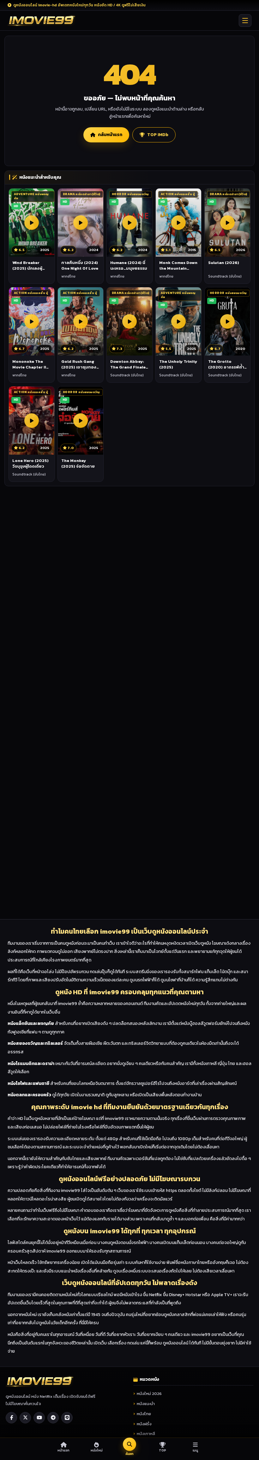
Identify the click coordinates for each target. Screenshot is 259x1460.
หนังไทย (144, 1414)
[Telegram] (53, 1417)
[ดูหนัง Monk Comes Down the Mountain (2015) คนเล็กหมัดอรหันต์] (178, 222)
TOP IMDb (157, 134)
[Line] (67, 1417)
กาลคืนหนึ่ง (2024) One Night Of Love (79, 265)
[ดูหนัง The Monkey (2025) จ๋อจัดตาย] (80, 420)
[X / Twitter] (25, 1417)
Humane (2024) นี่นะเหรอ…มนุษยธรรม (128, 265)
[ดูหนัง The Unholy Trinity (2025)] (178, 321)
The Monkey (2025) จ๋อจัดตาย (78, 463)
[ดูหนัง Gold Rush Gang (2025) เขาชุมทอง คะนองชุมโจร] (80, 321)
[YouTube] (39, 1417)
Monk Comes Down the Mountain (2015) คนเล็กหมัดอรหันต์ (178, 271)
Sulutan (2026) (223, 263)
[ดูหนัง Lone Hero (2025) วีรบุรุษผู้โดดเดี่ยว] (31, 420)
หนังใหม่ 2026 (149, 1394)
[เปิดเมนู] (245, 20)
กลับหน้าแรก (110, 134)
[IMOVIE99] (41, 20)
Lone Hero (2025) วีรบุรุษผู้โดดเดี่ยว (30, 463)
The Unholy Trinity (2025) (178, 364)
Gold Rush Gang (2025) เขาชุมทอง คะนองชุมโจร (78, 367)
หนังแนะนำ (146, 1404)
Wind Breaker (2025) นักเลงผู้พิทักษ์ (27, 268)
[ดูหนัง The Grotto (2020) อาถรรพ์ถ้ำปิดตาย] (227, 321)
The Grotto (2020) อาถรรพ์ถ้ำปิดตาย (226, 367)
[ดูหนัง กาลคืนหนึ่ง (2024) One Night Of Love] (80, 222)
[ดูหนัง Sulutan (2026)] (227, 222)
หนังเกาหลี (146, 1434)
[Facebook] (11, 1417)
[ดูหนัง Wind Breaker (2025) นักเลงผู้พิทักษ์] (31, 222)
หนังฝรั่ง (144, 1424)
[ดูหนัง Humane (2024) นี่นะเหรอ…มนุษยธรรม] (129, 222)
